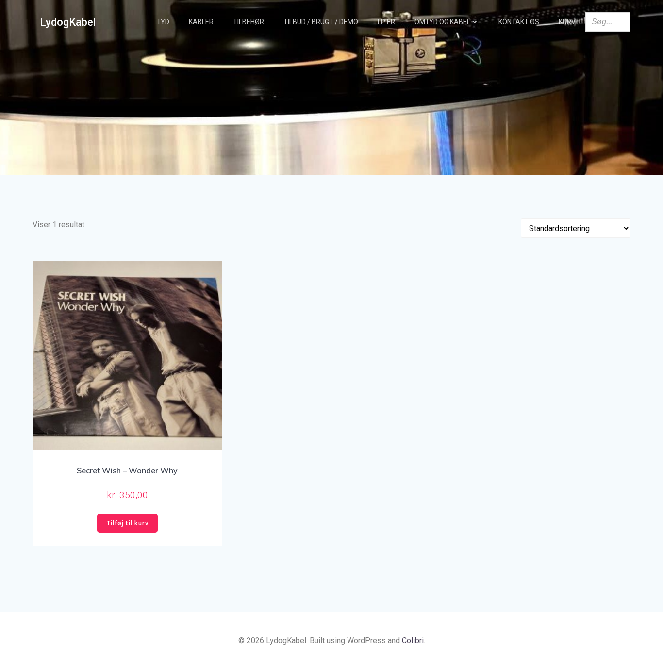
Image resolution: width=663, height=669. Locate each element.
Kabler (201, 22)
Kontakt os (518, 22)
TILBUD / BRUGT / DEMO (320, 22)
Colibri (413, 640)
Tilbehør (248, 22)
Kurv (567, 22)
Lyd (163, 22)
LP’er (386, 22)
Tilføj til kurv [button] (127, 523)
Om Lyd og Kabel (442, 22)
